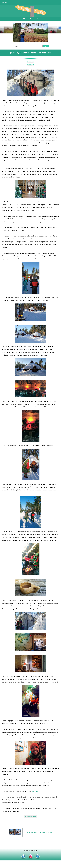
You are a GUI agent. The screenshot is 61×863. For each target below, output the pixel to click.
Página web (36, 791)
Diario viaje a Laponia (30, 816)
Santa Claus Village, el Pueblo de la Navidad (38, 832)
